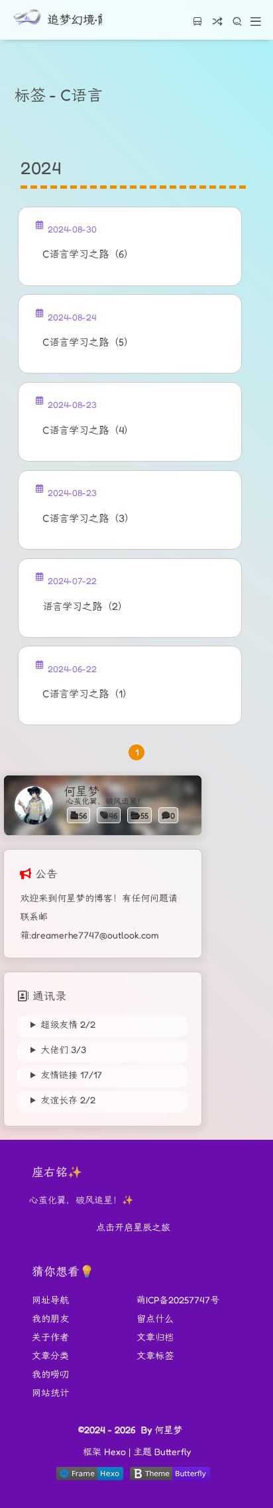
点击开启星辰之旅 (133, 1226)
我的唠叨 (50, 1374)
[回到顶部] (252, 1466)
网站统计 (50, 1392)
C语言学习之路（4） (88, 430)
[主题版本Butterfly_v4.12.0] (170, 1476)
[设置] (252, 1440)
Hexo (115, 1451)
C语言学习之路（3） (88, 518)
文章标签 (155, 1355)
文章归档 (155, 1336)
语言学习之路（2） (85, 606)
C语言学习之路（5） (88, 342)
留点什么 (155, 1318)
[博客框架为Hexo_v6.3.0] (89, 1476)
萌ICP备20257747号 (177, 1299)
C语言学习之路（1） (87, 693)
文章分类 (50, 1355)
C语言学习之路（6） (88, 254)
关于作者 (50, 1336)
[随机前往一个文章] (217, 25)
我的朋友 (50, 1318)
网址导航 (50, 1299)
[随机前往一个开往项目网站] (197, 25)
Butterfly (172, 1451)
